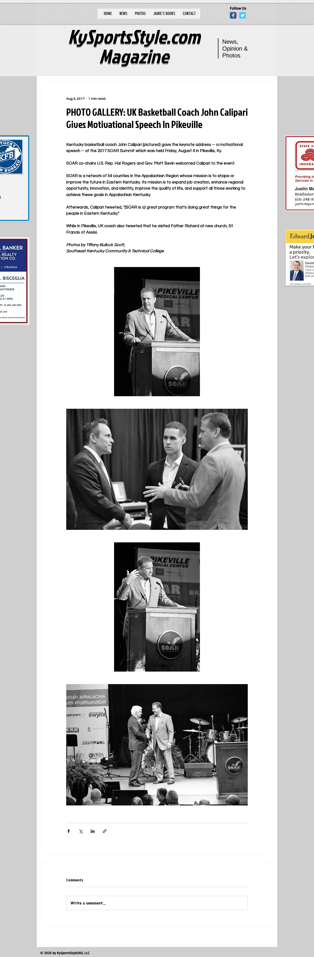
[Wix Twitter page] (242, 15)
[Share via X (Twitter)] (80, 831)
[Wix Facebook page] (233, 15)
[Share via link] (104, 831)
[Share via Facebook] (68, 831)
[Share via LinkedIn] (92, 831)
